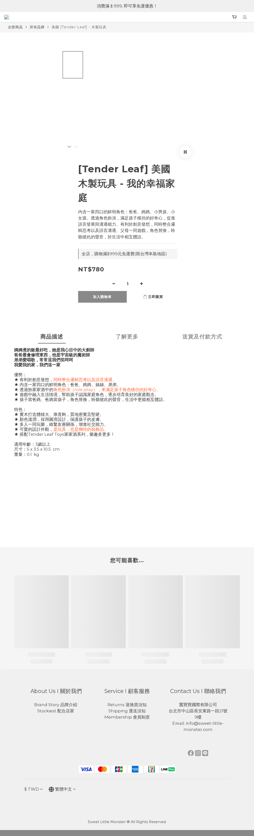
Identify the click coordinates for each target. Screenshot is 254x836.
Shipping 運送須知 (127, 710)
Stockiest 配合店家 (56, 710)
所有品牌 (37, 27)
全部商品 (15, 27)
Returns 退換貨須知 (127, 704)
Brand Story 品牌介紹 (56, 704)
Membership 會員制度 (127, 717)
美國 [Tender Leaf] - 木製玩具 (79, 27)
